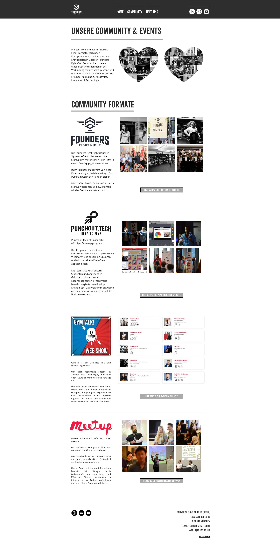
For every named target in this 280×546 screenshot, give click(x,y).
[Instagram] (199, 11)
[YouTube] (206, 11)
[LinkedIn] (192, 11)
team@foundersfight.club (195, 526)
